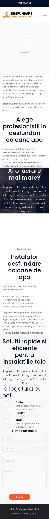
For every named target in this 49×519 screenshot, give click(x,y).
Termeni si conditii (20, 513)
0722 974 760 (22, 416)
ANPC (34, 513)
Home (23, 60)
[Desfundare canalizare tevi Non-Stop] (18, 14)
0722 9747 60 (24, 3)
